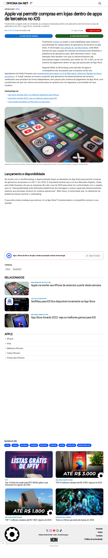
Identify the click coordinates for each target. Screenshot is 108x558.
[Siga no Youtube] (54, 530)
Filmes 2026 (71, 445)
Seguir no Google (78, 30)
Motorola (24, 445)
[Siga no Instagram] (50, 530)
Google (15, 445)
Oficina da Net (9, 9)
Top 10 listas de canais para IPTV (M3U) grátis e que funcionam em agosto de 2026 (26, 483)
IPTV (6, 480)
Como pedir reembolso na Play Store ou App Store (29, 102)
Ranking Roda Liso (84, 445)
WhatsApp (43, 445)
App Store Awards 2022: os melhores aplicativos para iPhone (33, 95)
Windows (53, 445)
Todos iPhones (13, 353)
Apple (18, 9)
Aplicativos (17, 269)
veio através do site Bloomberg (74, 48)
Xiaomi (62, 445)
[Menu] (62, 3)
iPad (9, 343)
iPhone (10, 339)
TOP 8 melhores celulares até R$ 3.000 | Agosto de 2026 (79, 482)
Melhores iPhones (15, 348)
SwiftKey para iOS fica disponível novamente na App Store (63, 301)
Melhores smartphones (64, 480)
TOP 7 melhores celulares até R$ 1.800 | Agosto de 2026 (28, 520)
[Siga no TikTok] (60, 530)
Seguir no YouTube (94, 30)
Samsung (34, 445)
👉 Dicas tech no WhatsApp (79, 36)
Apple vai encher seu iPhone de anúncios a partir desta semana (66, 285)
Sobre (100, 532)
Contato (99, 536)
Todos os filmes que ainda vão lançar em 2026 (75, 520)
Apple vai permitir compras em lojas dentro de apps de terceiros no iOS (53, 16)
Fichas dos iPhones (15, 358)
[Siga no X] (47, 530)
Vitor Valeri (11, 30)
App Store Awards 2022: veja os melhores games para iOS (32, 98)
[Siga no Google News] (57, 530)
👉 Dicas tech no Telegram (29, 36)
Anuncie (99, 529)
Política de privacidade (93, 539)
